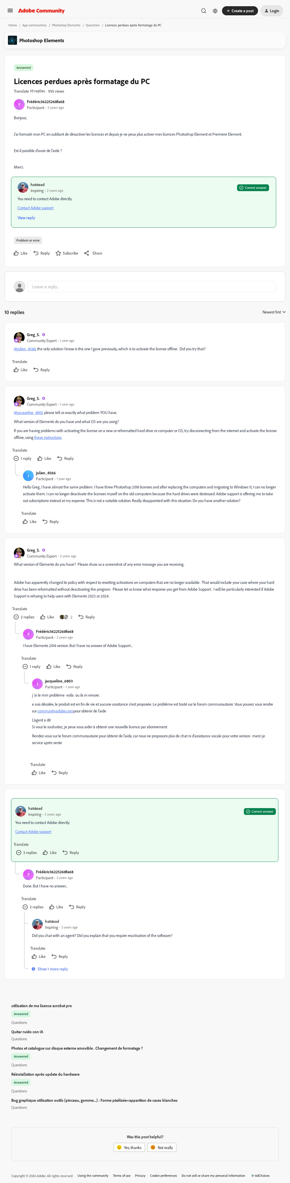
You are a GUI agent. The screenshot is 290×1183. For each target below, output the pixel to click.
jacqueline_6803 (59, 680)
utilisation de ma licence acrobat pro (41, 1005)
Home (12, 25)
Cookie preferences (163, 1175)
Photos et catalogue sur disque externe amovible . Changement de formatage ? (77, 1048)
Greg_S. (33, 334)
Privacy (140, 1175)
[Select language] (215, 10)
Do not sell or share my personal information (213, 1175)
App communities (34, 25)
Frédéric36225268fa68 (45, 101)
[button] (10, 12)
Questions (93, 25)
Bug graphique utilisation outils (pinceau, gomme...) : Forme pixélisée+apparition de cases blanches (94, 1100)
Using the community (93, 1175)
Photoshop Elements (66, 25)
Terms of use (122, 1175)
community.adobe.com (55, 710)
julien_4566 (46, 472)
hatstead (37, 184)
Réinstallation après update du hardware (45, 1074)
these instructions (47, 437)
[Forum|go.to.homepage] (41, 10)
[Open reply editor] (145, 286)
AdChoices (262, 1175)
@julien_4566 (25, 348)
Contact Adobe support (36, 207)
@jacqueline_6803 (28, 412)
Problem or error (28, 240)
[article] (144, 353)
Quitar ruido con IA (27, 1031)
